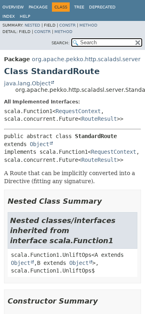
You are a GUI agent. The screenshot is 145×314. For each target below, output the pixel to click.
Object (39, 144)
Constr (67, 25)
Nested (32, 25)
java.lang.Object (27, 83)
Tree (79, 7)
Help (25, 16)
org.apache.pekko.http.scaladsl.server (86, 59)
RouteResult (99, 119)
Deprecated (102, 7)
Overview (13, 7)
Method (88, 25)
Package (38, 7)
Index (8, 16)
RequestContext (78, 111)
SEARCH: (60, 43)
